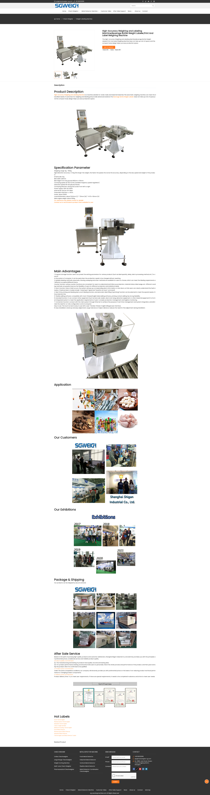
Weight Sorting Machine (61, 763)
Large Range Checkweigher (63, 760)
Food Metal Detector (86, 756)
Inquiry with (106, 49)
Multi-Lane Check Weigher (62, 766)
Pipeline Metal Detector (87, 766)
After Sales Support (119, 11)
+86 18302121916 (79, 1)
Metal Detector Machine (89, 11)
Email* (107, 757)
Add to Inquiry (108, 47)
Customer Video (106, 11)
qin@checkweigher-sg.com (64, 1)
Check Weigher (73, 11)
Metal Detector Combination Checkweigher (89, 770)
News (129, 11)
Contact (145, 11)
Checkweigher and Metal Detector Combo (65, 735)
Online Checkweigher (61, 756)
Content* (108, 766)
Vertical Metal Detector (87, 763)
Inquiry (112, 49)
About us (137, 11)
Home (64, 11)
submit (115, 781)
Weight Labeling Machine (84, 19)
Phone (107, 762)
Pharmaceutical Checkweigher (64, 769)
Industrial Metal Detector (88, 760)
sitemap (147, 790)
